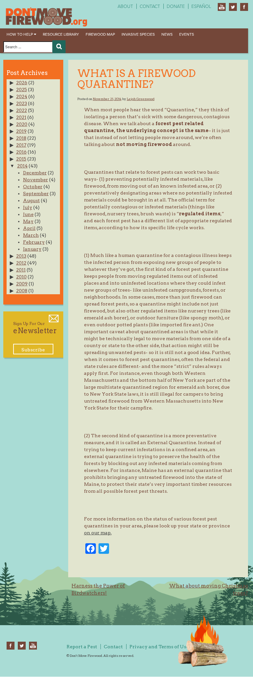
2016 (21, 152)
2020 (21, 124)
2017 (21, 145)
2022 (21, 110)
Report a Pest (82, 646)
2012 (21, 263)
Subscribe (33, 349)
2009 (22, 283)
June (28, 214)
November (35, 179)
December (35, 172)
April (29, 228)
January (32, 249)
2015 (21, 158)
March (31, 235)
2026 (21, 82)
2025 (21, 89)
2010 (21, 276)
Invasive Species (138, 34)
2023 (21, 103)
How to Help (20, 34)
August (31, 200)
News (167, 34)
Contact (150, 6)
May (28, 221)
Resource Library (61, 34)
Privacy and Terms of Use (159, 646)
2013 (21, 256)
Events (186, 34)
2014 (22, 165)
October (32, 186)
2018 (21, 138)
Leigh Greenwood (141, 99)
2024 (21, 96)
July (27, 207)
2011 (21, 269)
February (34, 242)
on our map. (98, 532)
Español (201, 6)
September (36, 193)
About (125, 6)
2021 (21, 117)
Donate (176, 6)
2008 (21, 290)
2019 (21, 131)
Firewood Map (100, 34)
